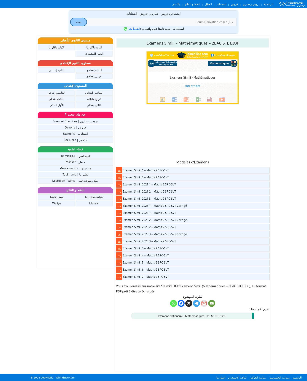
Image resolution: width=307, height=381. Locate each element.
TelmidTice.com (65, 377)
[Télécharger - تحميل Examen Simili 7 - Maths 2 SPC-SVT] (119, 277)
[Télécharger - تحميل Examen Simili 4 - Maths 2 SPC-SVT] (119, 255)
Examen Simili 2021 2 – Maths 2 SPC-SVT (149, 191)
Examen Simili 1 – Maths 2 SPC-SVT (146, 170)
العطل (208, 4)
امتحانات (221, 4)
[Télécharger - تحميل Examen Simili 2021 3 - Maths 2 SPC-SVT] (119, 199)
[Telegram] (196, 303)
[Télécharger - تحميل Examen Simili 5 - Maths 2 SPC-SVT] (119, 262)
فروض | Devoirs (75, 127)
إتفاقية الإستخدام (237, 377)
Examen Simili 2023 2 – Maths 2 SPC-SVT (149, 227)
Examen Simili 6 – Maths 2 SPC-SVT (146, 270)
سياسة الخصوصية (279, 377)
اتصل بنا (220, 377)
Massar (94, 203)
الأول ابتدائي (57, 105)
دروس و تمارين (251, 4)
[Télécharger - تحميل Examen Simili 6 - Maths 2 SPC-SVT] (119, 270)
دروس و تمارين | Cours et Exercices (75, 121)
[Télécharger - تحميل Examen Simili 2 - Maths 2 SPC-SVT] (119, 177)
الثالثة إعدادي (94, 70)
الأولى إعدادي (94, 76)
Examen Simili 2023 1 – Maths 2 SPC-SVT (149, 213)
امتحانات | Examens (75, 134)
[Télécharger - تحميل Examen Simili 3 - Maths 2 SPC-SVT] (119, 248)
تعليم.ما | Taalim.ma (75, 174)
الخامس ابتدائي (56, 93)
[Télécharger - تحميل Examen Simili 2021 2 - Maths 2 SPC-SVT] (119, 191)
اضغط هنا (134, 29)
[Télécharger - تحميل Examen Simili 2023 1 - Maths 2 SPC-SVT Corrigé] (119, 206)
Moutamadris (94, 197)
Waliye (56, 203)
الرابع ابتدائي (94, 99)
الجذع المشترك (94, 54)
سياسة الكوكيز (258, 377)
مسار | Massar (75, 162)
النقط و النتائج (192, 4)
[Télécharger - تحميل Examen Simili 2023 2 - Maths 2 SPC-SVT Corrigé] (119, 220)
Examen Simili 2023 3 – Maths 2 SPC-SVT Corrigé (155, 234)
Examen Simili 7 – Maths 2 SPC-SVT (146, 277)
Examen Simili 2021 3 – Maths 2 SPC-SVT (149, 199)
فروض (234, 4)
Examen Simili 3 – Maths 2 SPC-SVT (146, 248)
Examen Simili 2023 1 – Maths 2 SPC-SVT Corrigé (155, 206)
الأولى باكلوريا (56, 47)
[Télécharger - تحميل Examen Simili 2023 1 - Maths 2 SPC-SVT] (119, 213)
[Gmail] (204, 303)
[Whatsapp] (173, 303)
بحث (78, 22)
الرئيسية (268, 4)
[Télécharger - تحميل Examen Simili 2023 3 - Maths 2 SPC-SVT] (119, 241)
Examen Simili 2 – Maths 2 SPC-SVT (146, 177)
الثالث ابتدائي (56, 99)
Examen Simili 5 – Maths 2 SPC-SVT (146, 262)
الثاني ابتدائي (94, 105)
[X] (188, 303)
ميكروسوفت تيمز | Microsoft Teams (75, 181)
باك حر (176, 4)
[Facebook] (181, 303)
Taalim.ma (56, 197)
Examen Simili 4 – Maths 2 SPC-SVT (146, 255)
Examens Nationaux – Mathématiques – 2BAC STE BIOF (192, 316)
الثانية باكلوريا (94, 47)
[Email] (211, 303)
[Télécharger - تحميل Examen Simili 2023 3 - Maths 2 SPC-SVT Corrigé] (119, 234)
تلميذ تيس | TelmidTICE (75, 156)
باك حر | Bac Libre (75, 140)
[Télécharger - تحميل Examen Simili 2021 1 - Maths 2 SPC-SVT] (119, 184)
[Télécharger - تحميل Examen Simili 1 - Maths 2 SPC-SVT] (119, 170)
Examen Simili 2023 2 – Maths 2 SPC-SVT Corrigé (155, 220)
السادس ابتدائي (94, 93)
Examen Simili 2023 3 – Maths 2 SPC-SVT (149, 241)
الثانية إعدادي (56, 70)
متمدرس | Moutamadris (75, 168)
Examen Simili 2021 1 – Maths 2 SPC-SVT (149, 184)
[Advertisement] (192, 132)
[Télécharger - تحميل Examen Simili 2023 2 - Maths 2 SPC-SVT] (119, 227)
